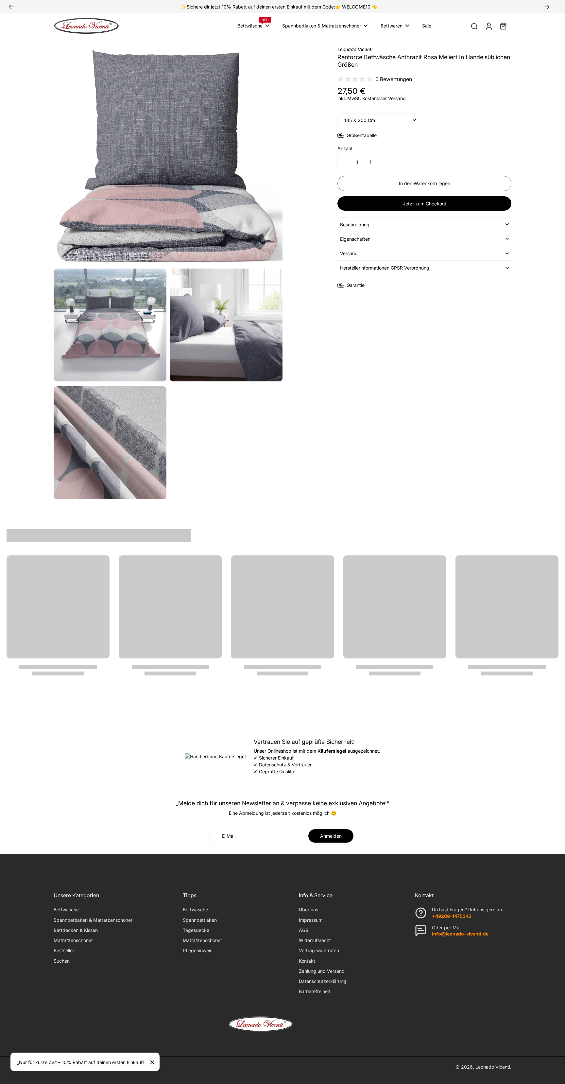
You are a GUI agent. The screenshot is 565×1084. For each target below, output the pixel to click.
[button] (424, 183)
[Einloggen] (488, 25)
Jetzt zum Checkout (424, 203)
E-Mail (228, 836)
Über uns (308, 909)
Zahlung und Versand (322, 971)
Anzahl (344, 148)
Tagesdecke (196, 930)
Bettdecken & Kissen (76, 930)
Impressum (310, 920)
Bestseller (64, 950)
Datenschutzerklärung (322, 981)
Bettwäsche (66, 909)
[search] (474, 25)
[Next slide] (546, 6)
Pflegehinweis (197, 950)
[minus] (344, 162)
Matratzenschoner (73, 940)
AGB (303, 930)
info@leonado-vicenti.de (460, 933)
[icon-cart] (503, 25)
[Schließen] (152, 1062)
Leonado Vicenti (492, 1067)
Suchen (62, 961)
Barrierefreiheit (314, 991)
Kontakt (307, 961)
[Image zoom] (168, 155)
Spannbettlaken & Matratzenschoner (93, 920)
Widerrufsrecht (315, 940)
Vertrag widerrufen (319, 950)
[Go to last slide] (11, 6)
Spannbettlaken (200, 920)
